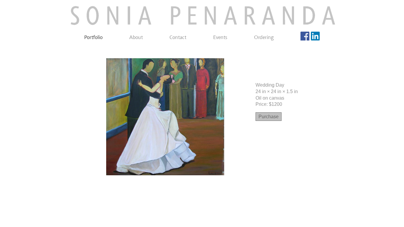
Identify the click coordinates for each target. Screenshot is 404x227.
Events (220, 37)
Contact (177, 37)
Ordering (264, 37)
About (136, 37)
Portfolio (93, 37)
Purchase (268, 116)
